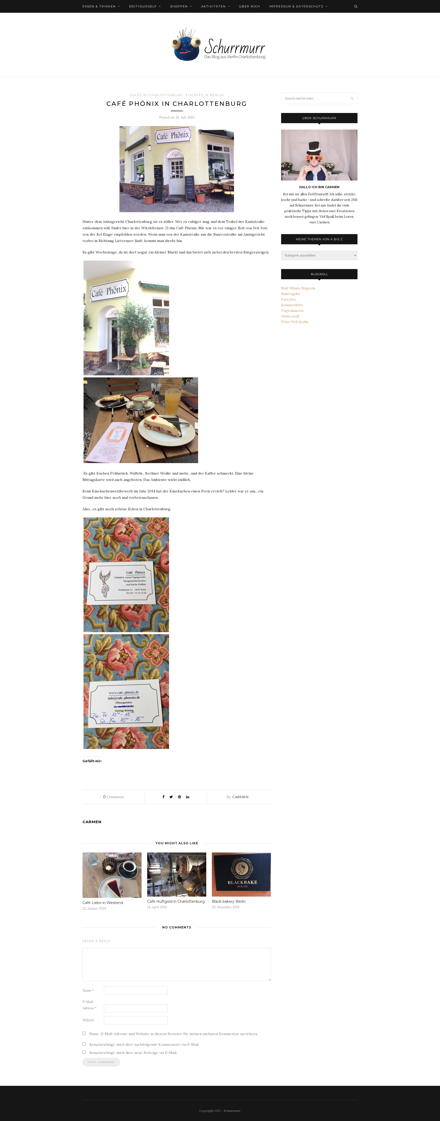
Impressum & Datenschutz (296, 6)
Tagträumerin (292, 311)
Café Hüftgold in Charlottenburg (176, 901)
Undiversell (290, 316)
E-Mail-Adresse (89, 1005)
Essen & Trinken (99, 6)
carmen (240, 797)
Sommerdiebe (292, 305)
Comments (113, 797)
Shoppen (179, 6)
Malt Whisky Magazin (298, 288)
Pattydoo (288, 299)
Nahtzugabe (290, 294)
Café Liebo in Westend (102, 902)
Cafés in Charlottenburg (156, 95)
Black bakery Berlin (229, 901)
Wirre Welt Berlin (294, 322)
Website (88, 1020)
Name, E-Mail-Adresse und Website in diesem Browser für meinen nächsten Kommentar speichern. (173, 1033)
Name (88, 990)
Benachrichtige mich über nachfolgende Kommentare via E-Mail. (144, 1044)
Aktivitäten (213, 6)
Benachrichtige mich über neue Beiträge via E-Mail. (133, 1052)
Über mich (249, 6)
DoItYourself (143, 6)
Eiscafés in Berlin (205, 95)
